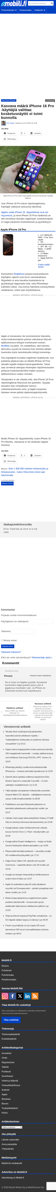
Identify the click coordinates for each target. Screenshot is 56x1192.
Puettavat (6, 1071)
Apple (13, 100)
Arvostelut (6, 1053)
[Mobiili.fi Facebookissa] (12, 996)
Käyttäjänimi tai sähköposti (14, 621)
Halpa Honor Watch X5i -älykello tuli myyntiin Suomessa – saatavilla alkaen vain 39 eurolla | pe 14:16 (27, 865)
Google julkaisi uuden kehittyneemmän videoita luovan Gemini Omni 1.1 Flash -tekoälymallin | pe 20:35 (27, 832)
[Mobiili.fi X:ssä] (20, 996)
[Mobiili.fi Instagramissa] (5, 996)
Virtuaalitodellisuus (11, 1085)
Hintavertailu (25, 10)
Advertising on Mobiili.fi (13, 1178)
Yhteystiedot (8, 1149)
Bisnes (5, 1103)
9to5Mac (5, 346)
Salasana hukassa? (11, 652)
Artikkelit (39, 10)
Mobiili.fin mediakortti (12, 1163)
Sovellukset (7, 1076)
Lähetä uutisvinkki (10, 1140)
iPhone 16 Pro (7, 483)
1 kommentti (50, 100)
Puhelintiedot (8, 10)
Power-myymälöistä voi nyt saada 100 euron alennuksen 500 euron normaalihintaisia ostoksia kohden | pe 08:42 (26, 929)
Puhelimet (6, 970)
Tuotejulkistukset (10, 1108)
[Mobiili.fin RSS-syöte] (35, 996)
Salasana (5, 631)
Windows (6, 1099)
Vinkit (4, 1058)
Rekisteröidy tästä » (42, 657)
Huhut (4, 1113)
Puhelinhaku (8, 975)
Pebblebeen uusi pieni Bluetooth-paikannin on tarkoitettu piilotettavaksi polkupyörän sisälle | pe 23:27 (26, 808)
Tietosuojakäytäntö (11, 1034)
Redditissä (19, 274)
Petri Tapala (10, 123)
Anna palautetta (9, 1144)
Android (5, 1090)
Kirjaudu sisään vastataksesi (40, 675)
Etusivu (5, 966)
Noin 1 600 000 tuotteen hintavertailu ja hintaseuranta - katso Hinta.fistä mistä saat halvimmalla (24, 472)
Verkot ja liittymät (10, 1081)
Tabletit (5, 1067)
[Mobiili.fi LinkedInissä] (27, 996)
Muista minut (10, 640)
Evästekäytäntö (9, 1039)
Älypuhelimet (6, 100)
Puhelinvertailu (9, 979)
